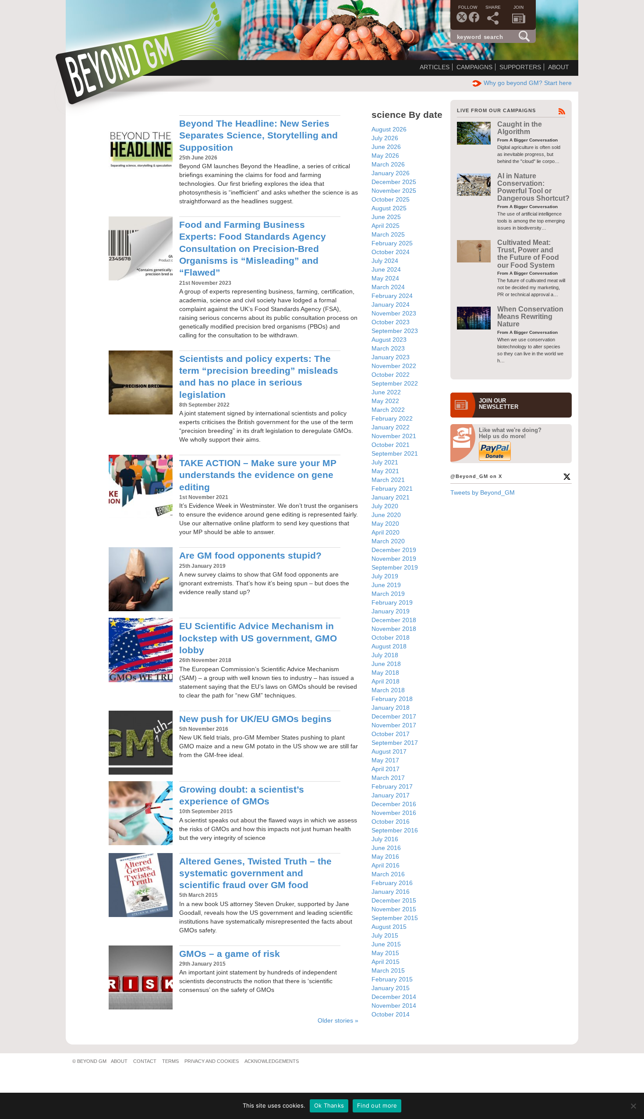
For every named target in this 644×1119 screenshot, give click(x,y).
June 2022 (386, 392)
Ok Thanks (329, 1105)
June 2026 (386, 146)
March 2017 (388, 777)
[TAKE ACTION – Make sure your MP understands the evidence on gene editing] (141, 487)
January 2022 (391, 427)
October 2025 (391, 199)
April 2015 (386, 961)
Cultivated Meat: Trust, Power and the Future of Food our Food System (528, 254)
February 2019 (392, 602)
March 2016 (388, 874)
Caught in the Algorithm (519, 127)
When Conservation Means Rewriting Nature (530, 316)
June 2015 (386, 944)
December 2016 (394, 803)
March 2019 (388, 593)
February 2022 (392, 418)
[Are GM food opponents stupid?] (141, 579)
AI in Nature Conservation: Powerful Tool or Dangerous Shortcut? (533, 187)
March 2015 (388, 970)
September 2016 (395, 830)
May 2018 (385, 672)
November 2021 (394, 435)
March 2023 (388, 348)
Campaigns (474, 67)
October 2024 (391, 251)
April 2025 (386, 225)
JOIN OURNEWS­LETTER (498, 404)
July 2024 (385, 260)
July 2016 (385, 839)
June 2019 (386, 584)
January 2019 (391, 611)
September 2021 (395, 453)
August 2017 (389, 751)
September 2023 (395, 330)
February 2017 (392, 786)
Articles (434, 67)
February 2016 (392, 882)
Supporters (520, 67)
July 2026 (385, 138)
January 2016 (391, 891)
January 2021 (391, 497)
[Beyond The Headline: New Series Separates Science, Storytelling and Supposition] (141, 147)
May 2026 (385, 155)
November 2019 (394, 558)
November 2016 (394, 812)
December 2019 (394, 549)
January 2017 (391, 795)
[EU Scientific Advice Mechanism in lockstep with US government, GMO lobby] (141, 650)
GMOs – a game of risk (229, 954)
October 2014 (391, 1014)
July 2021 (385, 462)
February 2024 (392, 295)
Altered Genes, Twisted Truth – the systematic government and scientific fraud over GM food (255, 873)
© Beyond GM (89, 1061)
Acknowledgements (271, 1061)
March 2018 (388, 690)
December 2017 (394, 716)
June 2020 (386, 514)
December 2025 (394, 181)
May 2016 (385, 856)
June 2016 (386, 847)
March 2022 (388, 409)
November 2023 (394, 313)
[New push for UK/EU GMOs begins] (141, 743)
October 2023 (391, 322)
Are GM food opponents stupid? (250, 555)
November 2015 (394, 909)
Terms (170, 1061)
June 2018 (386, 663)
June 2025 (386, 216)
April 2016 (386, 865)
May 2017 (385, 760)
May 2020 (385, 523)
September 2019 (395, 567)
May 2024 (385, 278)
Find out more (377, 1105)
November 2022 (394, 365)
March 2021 (388, 479)
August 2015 (389, 926)
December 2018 (394, 619)
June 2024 (386, 269)
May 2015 (385, 952)
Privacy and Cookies (211, 1061)
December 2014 (394, 996)
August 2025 (389, 208)
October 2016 (391, 821)
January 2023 (391, 357)
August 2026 (389, 129)
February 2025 (392, 243)
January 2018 (391, 707)
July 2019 (385, 576)
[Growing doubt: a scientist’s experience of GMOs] (141, 813)
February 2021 (392, 488)
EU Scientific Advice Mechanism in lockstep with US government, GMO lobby (258, 638)
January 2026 (391, 173)
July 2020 (385, 506)
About (558, 67)
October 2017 (391, 733)
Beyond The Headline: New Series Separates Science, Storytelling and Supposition (258, 135)
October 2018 (391, 637)
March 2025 (388, 234)
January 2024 (391, 304)
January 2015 (391, 988)
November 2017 (394, 725)
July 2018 (385, 655)
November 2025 (394, 190)
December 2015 (394, 900)
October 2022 (391, 374)
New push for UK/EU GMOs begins (255, 719)
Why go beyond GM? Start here (528, 82)
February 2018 (392, 698)
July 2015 (385, 935)
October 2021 (391, 444)
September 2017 (395, 742)
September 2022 (395, 383)
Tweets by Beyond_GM (482, 492)
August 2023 (389, 339)
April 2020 (386, 532)
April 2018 (386, 681)
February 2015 (392, 979)
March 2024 (388, 286)
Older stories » (338, 1020)
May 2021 (385, 471)
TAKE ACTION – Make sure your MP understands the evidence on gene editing (257, 475)
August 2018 (389, 646)
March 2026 (388, 164)
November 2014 (394, 1005)
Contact (144, 1061)
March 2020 (388, 541)
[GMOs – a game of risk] (141, 977)
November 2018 (394, 628)
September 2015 (395, 917)
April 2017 (386, 768)
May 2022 (385, 400)
